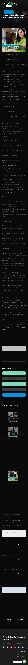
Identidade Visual (14, 384)
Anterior (7, 619)
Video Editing (21, 656)
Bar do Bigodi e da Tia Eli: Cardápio (12, 454)
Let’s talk (8, 12)
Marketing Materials (19, 654)
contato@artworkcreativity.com (16, 332)
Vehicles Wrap (6, 424)
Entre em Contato (14, 395)
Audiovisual (14, 373)
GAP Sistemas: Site (7, 468)
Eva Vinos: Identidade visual (10, 506)
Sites (14, 389)
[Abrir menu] (1, 13)
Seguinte (20, 619)
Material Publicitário (14, 378)
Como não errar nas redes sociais (11, 500)
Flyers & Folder (6, 439)
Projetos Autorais (7, 410)
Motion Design (20, 659)
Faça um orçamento (14, 590)
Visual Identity (21, 662)
